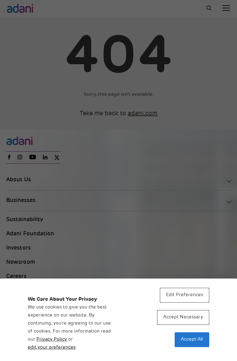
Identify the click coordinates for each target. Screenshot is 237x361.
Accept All (192, 339)
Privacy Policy (51, 339)
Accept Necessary (183, 317)
